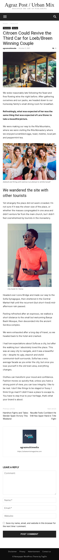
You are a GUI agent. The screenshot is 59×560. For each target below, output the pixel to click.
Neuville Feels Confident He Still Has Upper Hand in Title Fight (43, 416)
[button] (55, 17)
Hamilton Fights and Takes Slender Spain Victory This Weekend (15, 416)
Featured (14, 23)
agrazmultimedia (9, 48)
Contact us (46, 551)
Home (5, 23)
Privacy (22, 551)
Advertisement (34, 551)
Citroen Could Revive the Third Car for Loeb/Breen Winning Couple (27, 38)
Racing (15, 28)
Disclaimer (12, 551)
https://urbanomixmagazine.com (29, 451)
